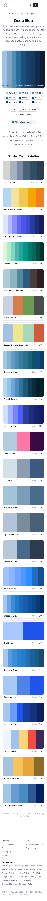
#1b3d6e (38, 98)
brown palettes (36, 866)
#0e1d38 (37, 102)
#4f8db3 (38, 93)
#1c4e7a (25, 98)
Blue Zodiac (27, 144)
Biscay (17, 144)
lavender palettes (10, 880)
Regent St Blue (37, 136)
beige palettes (8, 877)
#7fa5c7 (25, 93)
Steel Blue (18, 140)
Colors (4, 848)
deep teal (20, 132)
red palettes (35, 869)
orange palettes (9, 873)
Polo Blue (8, 140)
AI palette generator (34, 844)
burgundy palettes (27, 884)
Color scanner (31, 848)
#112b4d (25, 102)
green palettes (21, 866)
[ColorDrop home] (6, 5)
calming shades (34, 132)
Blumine (39, 140)
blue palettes (7, 866)
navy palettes (37, 877)
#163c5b (12, 102)
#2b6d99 (12, 98)
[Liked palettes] (30, 5)
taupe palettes (22, 877)
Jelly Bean (29, 140)
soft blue (10, 132)
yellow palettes (24, 873)
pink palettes (7, 869)
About (4, 855)
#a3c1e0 (12, 93)
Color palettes (8, 844)
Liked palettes (8, 852)
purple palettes (21, 869)
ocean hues (8, 136)
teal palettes (38, 873)
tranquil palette (22, 136)
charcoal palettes (9, 884)
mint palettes (25, 880)
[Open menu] (41, 5)
